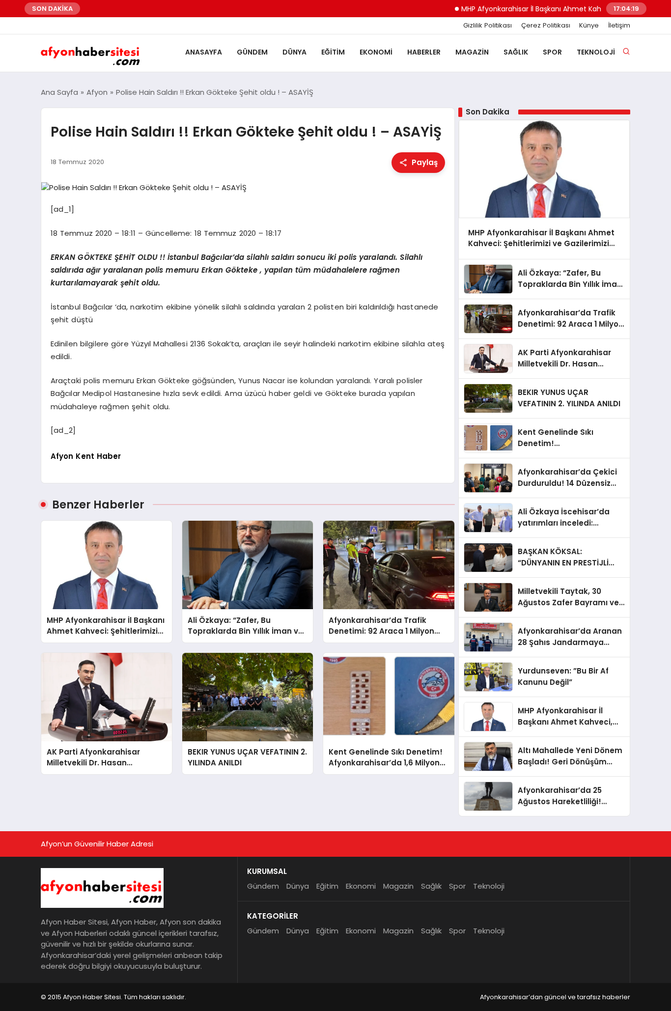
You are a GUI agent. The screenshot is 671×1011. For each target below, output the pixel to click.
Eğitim (333, 52)
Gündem (252, 52)
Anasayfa (203, 52)
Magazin (472, 52)
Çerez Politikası (545, 25)
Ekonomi (376, 52)
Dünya (294, 52)
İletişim (619, 25)
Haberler (424, 52)
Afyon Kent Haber (86, 456)
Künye (589, 25)
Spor (552, 52)
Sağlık (515, 52)
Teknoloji (596, 52)
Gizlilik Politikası (487, 25)
